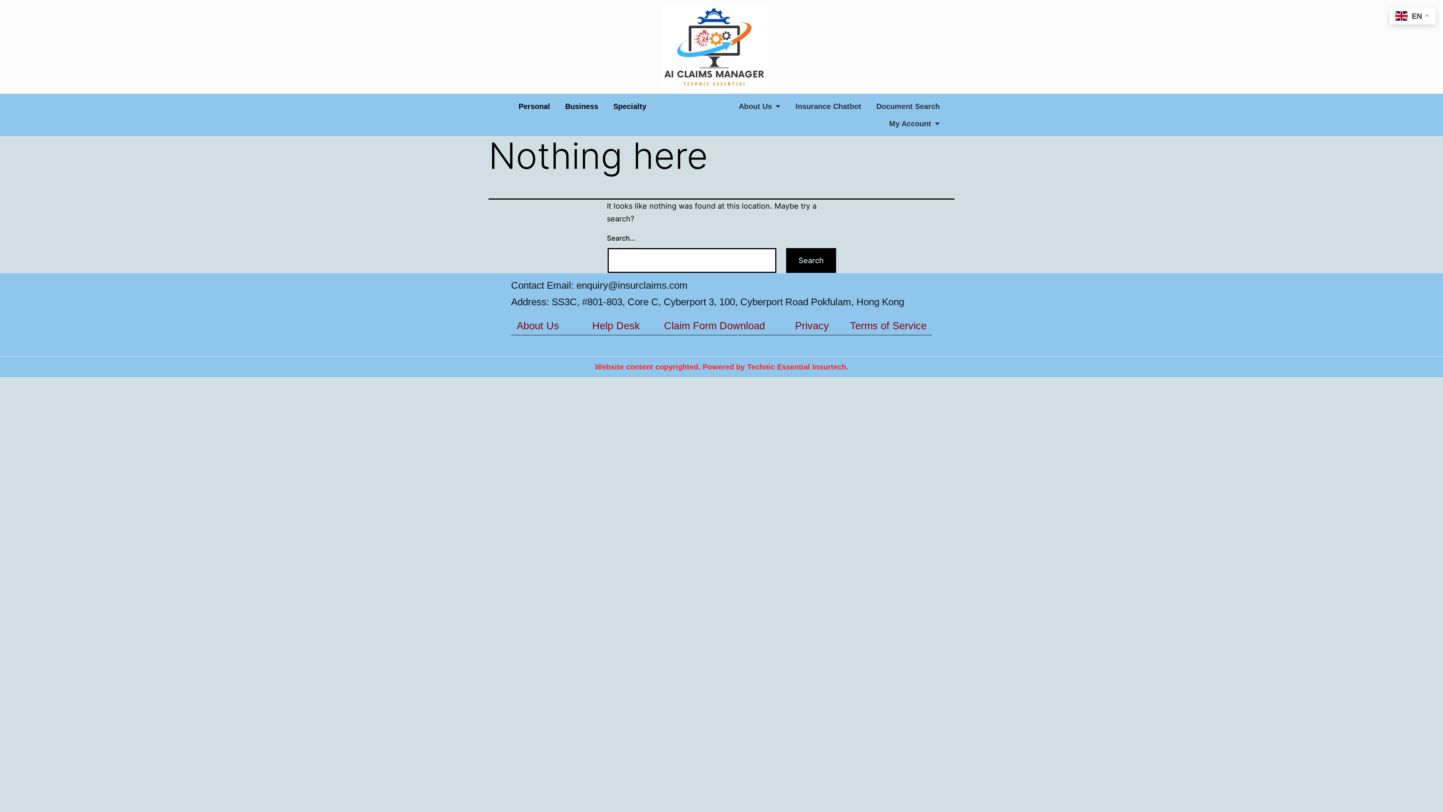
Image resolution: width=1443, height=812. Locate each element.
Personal (534, 106)
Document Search (908, 106)
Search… (621, 238)
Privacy (812, 326)
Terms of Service (888, 326)
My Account (910, 124)
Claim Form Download (714, 326)
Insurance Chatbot (828, 106)
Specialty (629, 106)
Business (581, 106)
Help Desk (616, 326)
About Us (755, 106)
